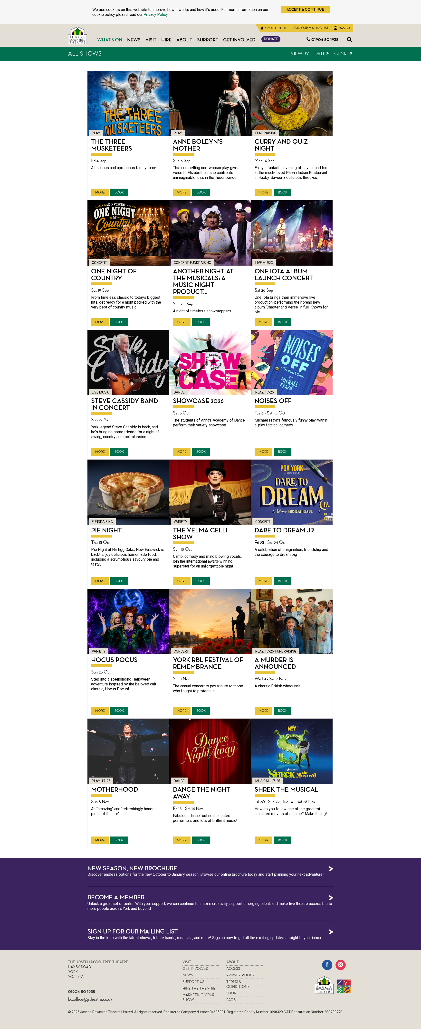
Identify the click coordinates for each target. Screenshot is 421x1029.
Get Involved (239, 40)
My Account (275, 28)
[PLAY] (128, 103)
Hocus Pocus (114, 660)
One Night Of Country (114, 275)
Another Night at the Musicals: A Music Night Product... (203, 281)
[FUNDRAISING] (292, 103)
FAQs (231, 1000)
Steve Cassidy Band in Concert (124, 404)
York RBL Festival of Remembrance (208, 663)
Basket (344, 28)
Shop (231, 993)
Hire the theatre (198, 989)
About (184, 40)
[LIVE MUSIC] (292, 233)
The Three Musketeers (111, 145)
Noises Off (273, 401)
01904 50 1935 (324, 39)
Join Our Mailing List (310, 28)
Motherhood (114, 789)
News (134, 40)
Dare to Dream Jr (284, 530)
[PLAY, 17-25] (292, 363)
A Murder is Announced (275, 663)
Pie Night (106, 530)
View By (300, 53)
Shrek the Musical (286, 789)
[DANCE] (210, 363)
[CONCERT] (128, 233)
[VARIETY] (210, 492)
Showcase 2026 (198, 401)
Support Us (193, 982)
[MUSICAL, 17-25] (292, 751)
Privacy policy (240, 975)
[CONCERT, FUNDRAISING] (210, 233)
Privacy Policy (156, 14)
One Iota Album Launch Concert (284, 275)
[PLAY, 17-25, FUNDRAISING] (292, 622)
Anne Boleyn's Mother (198, 145)
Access (233, 969)
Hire (166, 40)
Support (207, 40)
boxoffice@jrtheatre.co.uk (90, 999)
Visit (150, 40)
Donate (271, 39)
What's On (109, 40)
